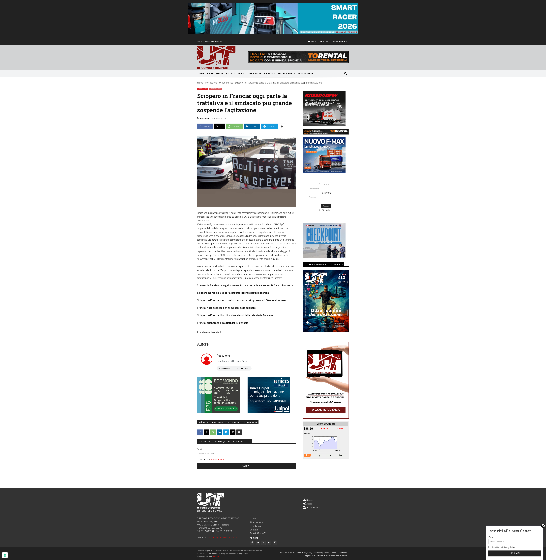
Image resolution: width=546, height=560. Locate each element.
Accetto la (212, 459)
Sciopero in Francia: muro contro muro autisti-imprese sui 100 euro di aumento (242, 300)
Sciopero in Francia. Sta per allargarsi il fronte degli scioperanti (233, 293)
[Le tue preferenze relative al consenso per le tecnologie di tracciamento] (5, 555)
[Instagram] (275, 543)
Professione (211, 83)
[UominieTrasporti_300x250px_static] (324, 125)
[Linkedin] (219, 432)
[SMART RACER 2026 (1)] (273, 33)
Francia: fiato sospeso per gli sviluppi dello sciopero (226, 308)
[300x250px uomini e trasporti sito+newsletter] (324, 171)
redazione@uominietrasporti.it (222, 537)
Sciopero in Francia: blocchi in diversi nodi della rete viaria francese (235, 315)
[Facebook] (200, 432)
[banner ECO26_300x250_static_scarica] (218, 412)
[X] (206, 432)
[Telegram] (226, 432)
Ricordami (327, 210)
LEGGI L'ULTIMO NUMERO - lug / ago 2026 (324, 264)
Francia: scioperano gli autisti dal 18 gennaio (222, 323)
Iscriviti (247, 465)
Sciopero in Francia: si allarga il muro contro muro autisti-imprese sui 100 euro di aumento (245, 285)
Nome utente (326, 184)
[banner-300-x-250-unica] (269, 412)
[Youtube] (269, 543)
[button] (345, 73)
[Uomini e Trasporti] (222, 57)
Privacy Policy (217, 459)
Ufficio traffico (226, 83)
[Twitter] (263, 543)
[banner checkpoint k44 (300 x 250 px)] (324, 257)
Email (199, 449)
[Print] (239, 432)
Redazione (204, 118)
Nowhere (215, 556)
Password (326, 192)
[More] (282, 126)
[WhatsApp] (213, 432)
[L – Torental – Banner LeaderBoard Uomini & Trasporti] (298, 62)
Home (200, 83)
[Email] (232, 432)
